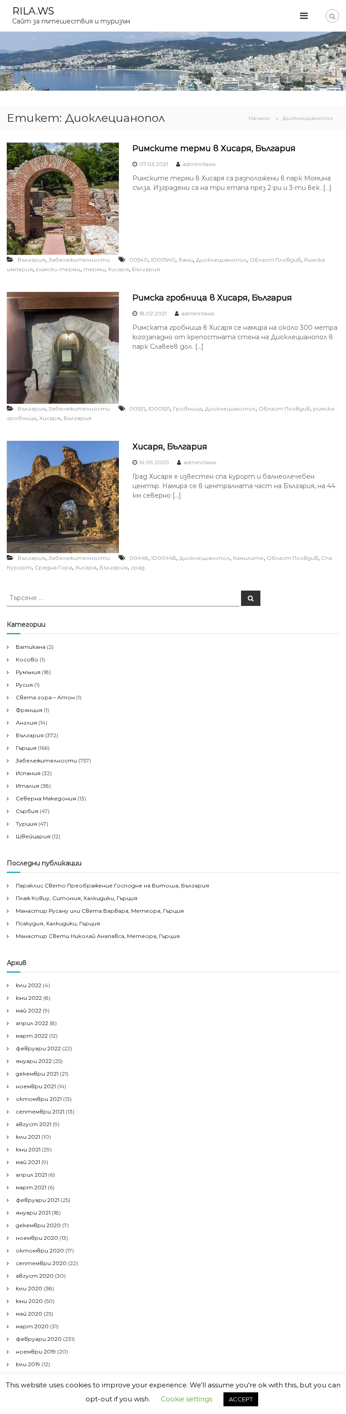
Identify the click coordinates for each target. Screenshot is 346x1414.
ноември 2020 (37, 1237)
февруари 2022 (38, 1048)
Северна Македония (46, 798)
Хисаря (118, 269)
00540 (138, 259)
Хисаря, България (169, 447)
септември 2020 (41, 1263)
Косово (27, 659)
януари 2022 (34, 1061)
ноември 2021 (36, 1086)
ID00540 (163, 259)
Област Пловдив (275, 259)
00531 (137, 408)
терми (94, 269)
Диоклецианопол (221, 259)
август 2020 (35, 1275)
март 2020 (32, 1326)
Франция (29, 710)
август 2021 (33, 1124)
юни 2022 (29, 997)
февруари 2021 (37, 1200)
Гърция (26, 747)
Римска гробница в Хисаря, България (212, 298)
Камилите (248, 558)
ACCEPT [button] (241, 1399)
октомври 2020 (40, 1250)
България (32, 259)
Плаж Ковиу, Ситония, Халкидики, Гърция (76, 898)
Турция (26, 823)
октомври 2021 (39, 1098)
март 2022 (32, 1035)
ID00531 (159, 408)
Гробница (187, 408)
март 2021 (31, 1187)
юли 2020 (29, 1288)
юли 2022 (28, 985)
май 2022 (28, 1010)
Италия (27, 785)
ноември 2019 (36, 1351)
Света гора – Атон (45, 697)
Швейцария (33, 836)
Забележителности (79, 259)
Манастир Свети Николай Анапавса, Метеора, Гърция (98, 936)
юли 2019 (28, 1364)
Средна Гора (53, 567)
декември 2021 (37, 1073)
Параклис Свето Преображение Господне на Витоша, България (112, 885)
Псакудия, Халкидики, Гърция (58, 923)
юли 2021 (28, 1136)
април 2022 (32, 1023)
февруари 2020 (39, 1338)
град (138, 567)
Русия (24, 684)
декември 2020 (38, 1225)
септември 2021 (40, 1111)
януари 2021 (33, 1212)
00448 (138, 558)
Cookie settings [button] (186, 1399)
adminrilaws (198, 164)
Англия (26, 722)
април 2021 (31, 1174)
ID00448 (163, 558)
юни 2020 (29, 1301)
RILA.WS (33, 11)
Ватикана (31, 646)
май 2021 (28, 1162)
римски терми (58, 269)
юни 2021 (28, 1149)
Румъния (28, 672)
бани (185, 259)
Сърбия (27, 811)
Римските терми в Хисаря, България (214, 148)
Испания (28, 773)
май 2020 (29, 1313)
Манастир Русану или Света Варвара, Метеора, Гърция (100, 910)
